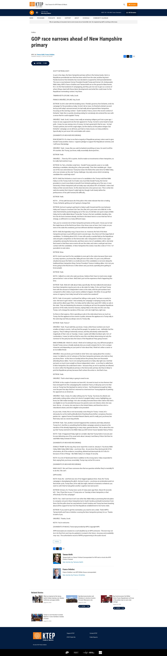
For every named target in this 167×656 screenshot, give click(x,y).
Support (68, 18)
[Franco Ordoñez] (57, 573)
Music (59, 18)
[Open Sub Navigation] (34, 18)
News (31, 18)
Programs (40, 18)
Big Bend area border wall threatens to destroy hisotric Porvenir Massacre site (87, 598)
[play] (31, 13)
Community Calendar (100, 18)
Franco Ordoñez (49, 54)
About (77, 18)
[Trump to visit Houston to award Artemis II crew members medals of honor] (37, 617)
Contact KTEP (93, 633)
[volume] (36, 13)
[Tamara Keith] (57, 558)
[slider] (39, 12)
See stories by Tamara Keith (73, 562)
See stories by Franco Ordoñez (74, 575)
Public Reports (94, 637)
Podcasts (51, 18)
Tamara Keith (41, 54)
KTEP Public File (71, 637)
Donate (133, 4)
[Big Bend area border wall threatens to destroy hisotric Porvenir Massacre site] (71, 599)
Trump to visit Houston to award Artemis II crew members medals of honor (53, 616)
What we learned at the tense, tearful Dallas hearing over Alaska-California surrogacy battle (53, 598)
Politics (33, 32)
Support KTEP (70, 633)
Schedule (86, 18)
